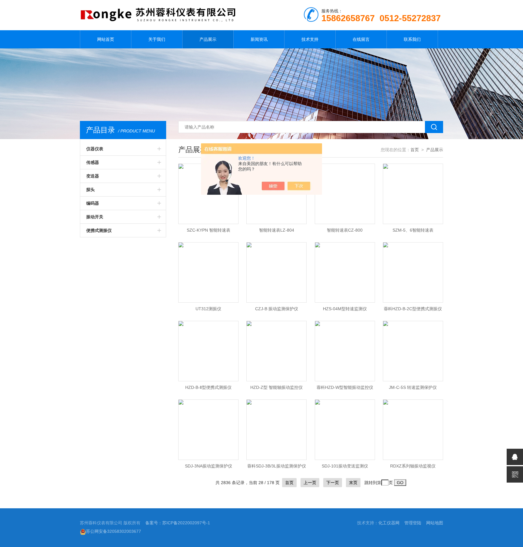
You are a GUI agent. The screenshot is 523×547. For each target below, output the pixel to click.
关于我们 (156, 39)
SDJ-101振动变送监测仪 (345, 466)
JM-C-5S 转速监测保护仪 (413, 387)
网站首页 (105, 39)
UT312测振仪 (208, 308)
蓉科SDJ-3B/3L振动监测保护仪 (276, 466)
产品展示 (207, 39)
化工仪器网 (389, 522)
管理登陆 (412, 522)
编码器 (92, 203)
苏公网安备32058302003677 (113, 531)
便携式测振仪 (99, 230)
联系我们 (412, 39)
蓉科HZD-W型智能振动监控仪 (345, 387)
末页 (353, 482)
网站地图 (434, 522)
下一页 (332, 482)
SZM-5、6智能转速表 (413, 230)
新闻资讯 (259, 39)
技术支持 (309, 39)
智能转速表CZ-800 (345, 230)
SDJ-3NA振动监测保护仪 (208, 466)
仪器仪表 (94, 148)
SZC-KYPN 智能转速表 (208, 230)
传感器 (92, 162)
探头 (90, 189)
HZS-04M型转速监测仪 (345, 308)
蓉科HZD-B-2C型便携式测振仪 (413, 308)
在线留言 (361, 39)
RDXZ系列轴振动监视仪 (413, 466)
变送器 (92, 176)
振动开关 (94, 216)
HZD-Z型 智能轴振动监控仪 (276, 387)
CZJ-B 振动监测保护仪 (276, 308)
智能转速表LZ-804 (276, 230)
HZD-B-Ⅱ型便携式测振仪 (208, 387)
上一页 (310, 482)
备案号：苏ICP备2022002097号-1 (177, 522)
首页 (414, 149)
